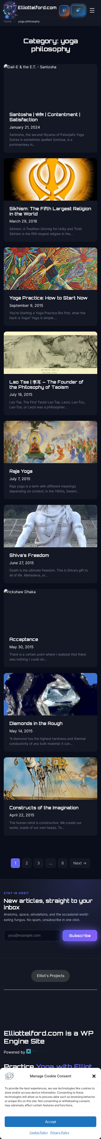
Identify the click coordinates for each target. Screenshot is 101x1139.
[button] (94, 1076)
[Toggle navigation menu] (92, 10)
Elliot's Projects (50, 975)
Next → (79, 863)
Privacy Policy (59, 1132)
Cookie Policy (39, 1132)
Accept (50, 1122)
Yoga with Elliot (64, 1066)
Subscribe (80, 935)
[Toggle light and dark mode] (10, 16)
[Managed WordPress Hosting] (38, 1052)
